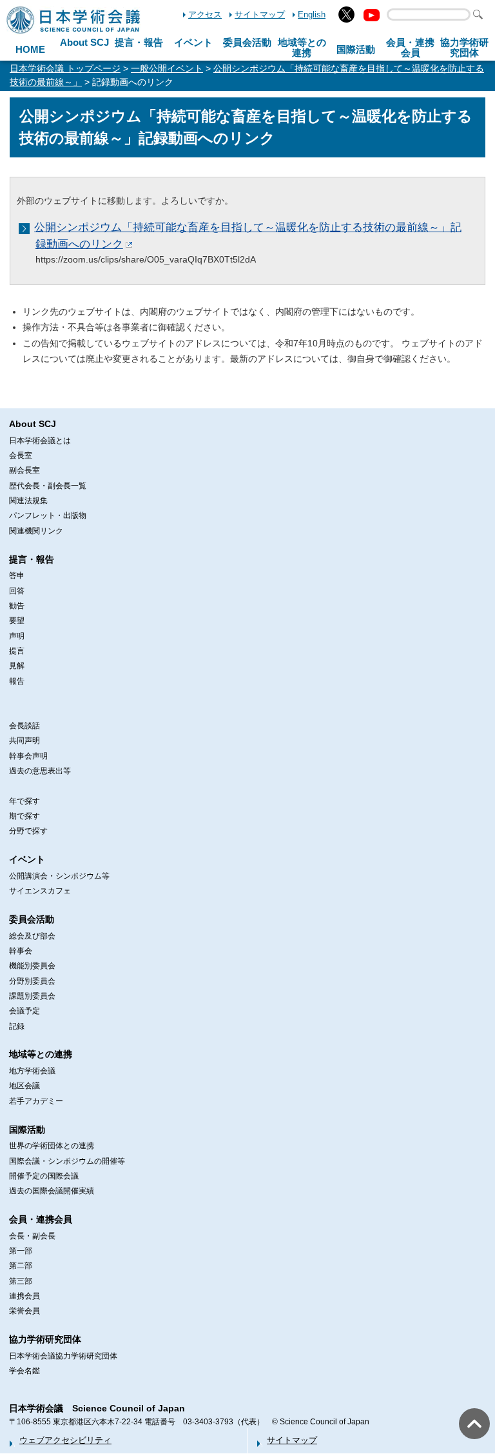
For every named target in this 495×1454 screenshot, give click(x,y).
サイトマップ (260, 14)
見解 (16, 665)
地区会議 (24, 1085)
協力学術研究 (464, 48)
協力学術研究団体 (45, 1339)
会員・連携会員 (40, 1219)
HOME (30, 49)
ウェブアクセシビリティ (65, 1440)
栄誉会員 (24, 1310)
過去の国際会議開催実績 (51, 1190)
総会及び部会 (32, 936)
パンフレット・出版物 (47, 515)
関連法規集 (28, 500)
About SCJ (84, 42)
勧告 (16, 605)
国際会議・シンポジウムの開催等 (67, 1161)
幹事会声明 (28, 756)
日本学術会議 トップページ (65, 68)
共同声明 (24, 740)
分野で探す (28, 830)
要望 (16, 620)
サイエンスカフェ (40, 890)
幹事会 (20, 950)
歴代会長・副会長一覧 (47, 485)
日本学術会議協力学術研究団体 (63, 1355)
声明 (16, 636)
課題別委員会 (32, 996)
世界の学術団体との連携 (51, 1145)
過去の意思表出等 (40, 770)
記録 (16, 1026)
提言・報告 (139, 42)
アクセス (205, 14)
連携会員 (24, 1295)
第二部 (20, 1265)
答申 (16, 575)
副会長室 (24, 470)
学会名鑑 (24, 1370)
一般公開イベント (167, 68)
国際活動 (355, 49)
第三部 (20, 1281)
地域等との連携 (40, 1054)
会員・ (410, 48)
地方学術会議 (32, 1070)
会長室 (20, 455)
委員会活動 (247, 42)
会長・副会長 (32, 1235)
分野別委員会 (32, 981)
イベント (193, 42)
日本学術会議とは (40, 440)
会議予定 (24, 1010)
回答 (16, 590)
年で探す (24, 801)
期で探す (24, 816)
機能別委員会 (32, 965)
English (311, 14)
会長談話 (24, 725)
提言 (16, 650)
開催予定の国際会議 (44, 1175)
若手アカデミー (36, 1101)
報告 (16, 681)
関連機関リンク (36, 530)
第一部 (20, 1250)
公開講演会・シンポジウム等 (59, 876)
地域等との (302, 48)
